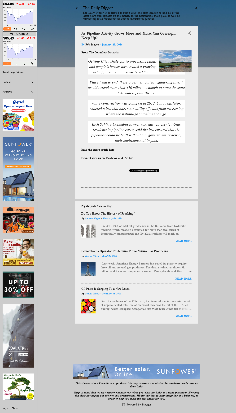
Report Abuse (11, 408)
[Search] (196, 9)
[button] (190, 33)
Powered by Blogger (138, 404)
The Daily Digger (98, 7)
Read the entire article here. (98, 149)
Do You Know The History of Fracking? (108, 213)
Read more (183, 241)
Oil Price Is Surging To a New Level (105, 288)
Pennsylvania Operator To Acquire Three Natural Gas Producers (124, 251)
